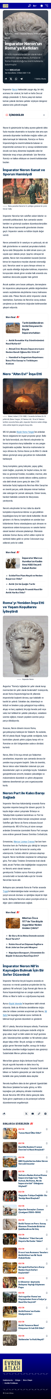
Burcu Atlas (15, 70)
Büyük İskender (15, 1003)
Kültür (7, 38)
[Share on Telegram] (21, 78)
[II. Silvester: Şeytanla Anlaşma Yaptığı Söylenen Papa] (10, 1282)
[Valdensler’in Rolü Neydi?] (10, 1340)
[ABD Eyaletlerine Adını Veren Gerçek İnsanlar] (10, 1161)
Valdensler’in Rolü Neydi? (31, 1339)
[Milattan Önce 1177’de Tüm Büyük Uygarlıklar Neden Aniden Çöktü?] (13, 923)
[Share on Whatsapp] (16, 78)
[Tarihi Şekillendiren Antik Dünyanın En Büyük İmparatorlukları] (13, 328)
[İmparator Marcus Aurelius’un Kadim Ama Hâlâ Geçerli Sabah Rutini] (13, 563)
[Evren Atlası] (5, 6)
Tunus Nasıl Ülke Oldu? (29, 1133)
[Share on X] (10, 78)
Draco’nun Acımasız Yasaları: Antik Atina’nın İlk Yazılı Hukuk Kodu (33, 1255)
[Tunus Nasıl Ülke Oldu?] (10, 1133)
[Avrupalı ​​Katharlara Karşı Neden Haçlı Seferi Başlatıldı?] (10, 1267)
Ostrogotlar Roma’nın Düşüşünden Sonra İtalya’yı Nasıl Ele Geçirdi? (32, 1299)
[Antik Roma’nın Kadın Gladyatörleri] (10, 1312)
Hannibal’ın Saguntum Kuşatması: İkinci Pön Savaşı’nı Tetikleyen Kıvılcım (25, 360)
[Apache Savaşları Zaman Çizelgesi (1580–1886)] (10, 1210)
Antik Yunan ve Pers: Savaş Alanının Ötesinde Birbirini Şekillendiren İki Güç (32, 1226)
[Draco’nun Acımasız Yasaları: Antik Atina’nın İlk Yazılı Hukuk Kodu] (10, 1253)
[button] (29, 5)
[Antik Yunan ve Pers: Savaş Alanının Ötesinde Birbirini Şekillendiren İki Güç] (10, 1224)
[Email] (32, 1113)
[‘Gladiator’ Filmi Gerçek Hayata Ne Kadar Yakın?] (10, 1239)
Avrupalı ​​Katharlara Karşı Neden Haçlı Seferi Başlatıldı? (31, 1270)
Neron (14, 89)
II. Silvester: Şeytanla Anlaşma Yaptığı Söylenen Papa (31, 1285)
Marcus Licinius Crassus (24, 841)
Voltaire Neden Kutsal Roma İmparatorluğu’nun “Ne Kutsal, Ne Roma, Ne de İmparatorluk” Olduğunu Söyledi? (32, 1180)
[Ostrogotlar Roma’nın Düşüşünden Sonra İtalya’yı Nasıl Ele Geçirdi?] (10, 1297)
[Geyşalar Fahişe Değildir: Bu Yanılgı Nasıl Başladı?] (10, 1196)
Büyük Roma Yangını (25, 432)
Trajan (5, 891)
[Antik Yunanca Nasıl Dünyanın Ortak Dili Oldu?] (10, 1326)
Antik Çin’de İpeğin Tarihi (22, 584)
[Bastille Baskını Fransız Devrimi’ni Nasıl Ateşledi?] (10, 1147)
